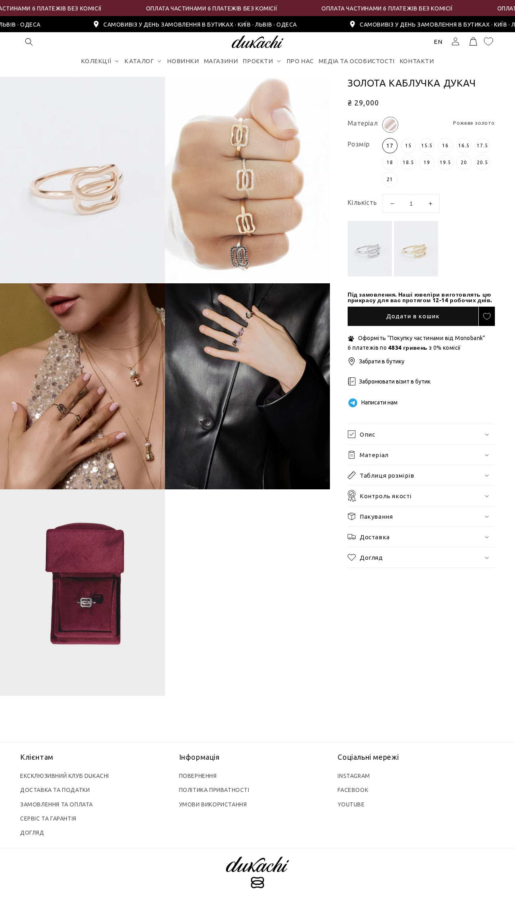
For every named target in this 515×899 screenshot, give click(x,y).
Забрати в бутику (381, 361)
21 (390, 179)
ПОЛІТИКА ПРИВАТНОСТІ (214, 790)
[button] (29, 42)
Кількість (362, 202)
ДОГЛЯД (32, 832)
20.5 (482, 162)
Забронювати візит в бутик (395, 381)
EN (438, 41)
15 (408, 145)
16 (445, 145)
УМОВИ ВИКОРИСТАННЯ (213, 804)
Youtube (351, 804)
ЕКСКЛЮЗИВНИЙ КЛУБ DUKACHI (64, 776)
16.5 (464, 145)
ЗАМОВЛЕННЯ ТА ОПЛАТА (56, 804)
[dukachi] (257, 873)
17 (389, 145)
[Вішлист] (488, 41)
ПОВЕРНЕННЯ (198, 776)
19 (427, 162)
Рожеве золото (390, 124)
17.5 (482, 145)
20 (464, 162)
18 (390, 162)
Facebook (353, 790)
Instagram (354, 776)
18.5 (408, 162)
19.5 (445, 162)
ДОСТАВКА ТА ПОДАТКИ (55, 790)
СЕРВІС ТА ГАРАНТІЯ (48, 818)
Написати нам (379, 402)
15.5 (427, 145)
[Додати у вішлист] (487, 316)
